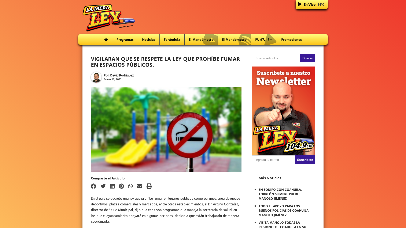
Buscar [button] (307, 58)
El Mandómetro (201, 39)
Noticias (148, 39)
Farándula (172, 39)
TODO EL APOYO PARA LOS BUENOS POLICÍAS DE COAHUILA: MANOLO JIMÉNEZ (284, 210)
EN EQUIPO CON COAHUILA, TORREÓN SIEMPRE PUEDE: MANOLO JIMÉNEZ (280, 194)
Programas (125, 39)
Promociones (291, 39)
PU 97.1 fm (264, 39)
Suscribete (305, 160)
